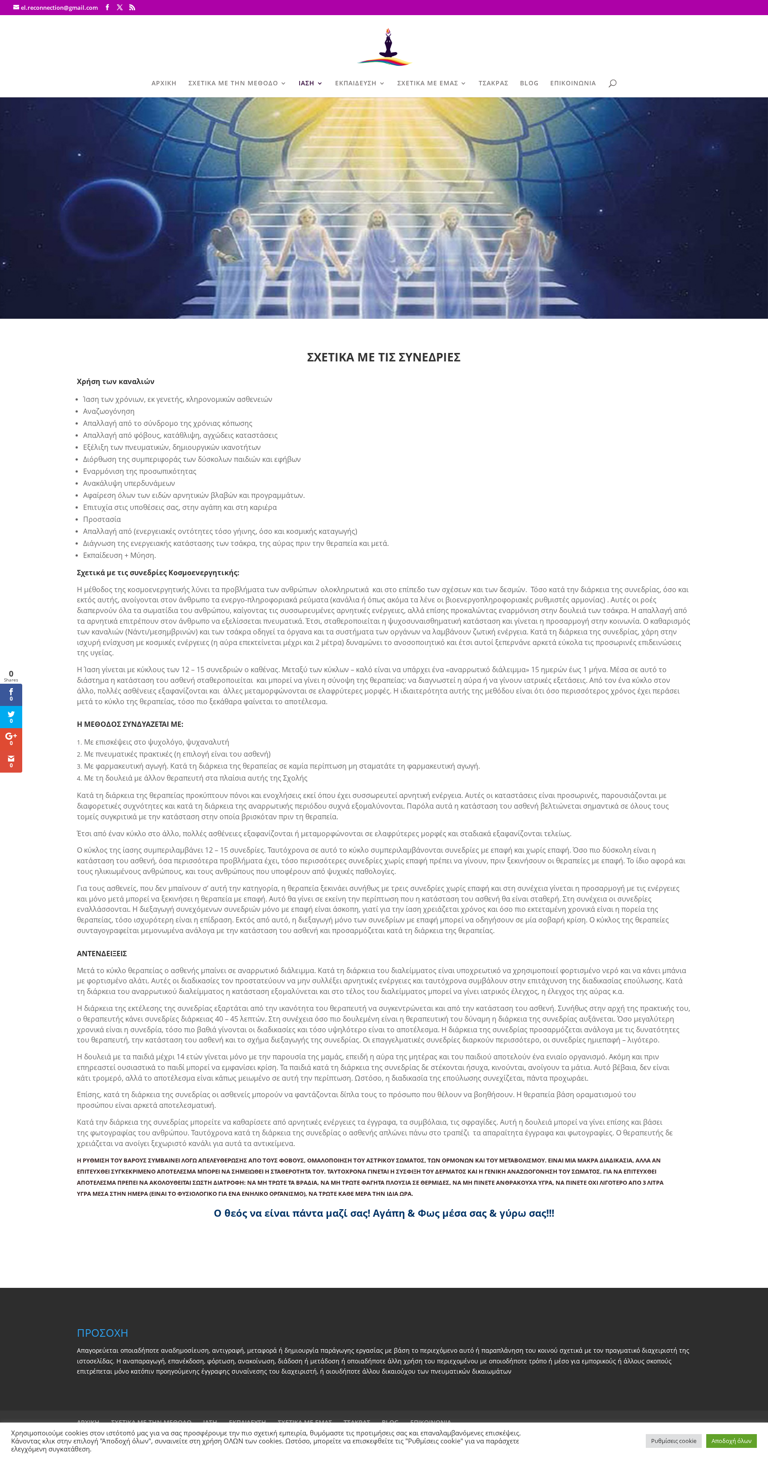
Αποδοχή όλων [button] (732, 1441)
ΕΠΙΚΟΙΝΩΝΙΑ (573, 83)
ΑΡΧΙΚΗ (164, 83)
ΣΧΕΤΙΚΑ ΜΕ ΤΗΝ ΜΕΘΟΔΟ (233, 83)
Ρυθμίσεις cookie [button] (673, 1441)
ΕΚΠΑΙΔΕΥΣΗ (356, 83)
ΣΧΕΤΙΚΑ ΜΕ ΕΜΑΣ (427, 83)
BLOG (529, 83)
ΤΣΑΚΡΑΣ (493, 83)
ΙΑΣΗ (307, 83)
